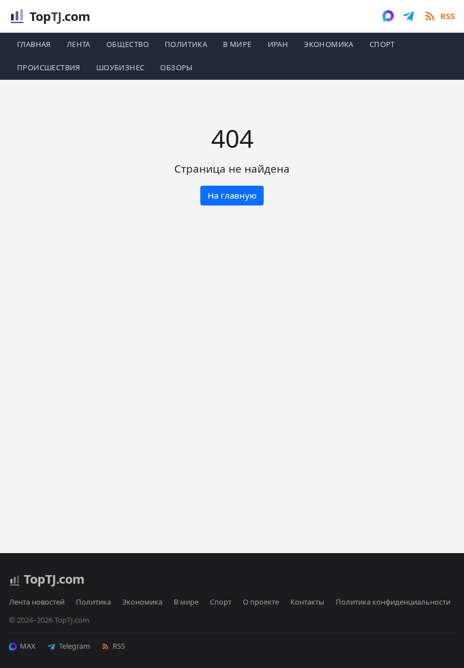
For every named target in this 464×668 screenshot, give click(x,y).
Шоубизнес (120, 67)
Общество (127, 44)
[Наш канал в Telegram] (408, 16)
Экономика (329, 44)
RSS (119, 646)
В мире (237, 44)
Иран (278, 44)
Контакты (307, 602)
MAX (28, 646)
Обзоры (176, 67)
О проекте (261, 602)
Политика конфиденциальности (393, 602)
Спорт (382, 44)
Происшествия (48, 67)
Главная (34, 44)
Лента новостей (37, 602)
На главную (232, 195)
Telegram (74, 646)
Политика (186, 44)
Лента (79, 44)
